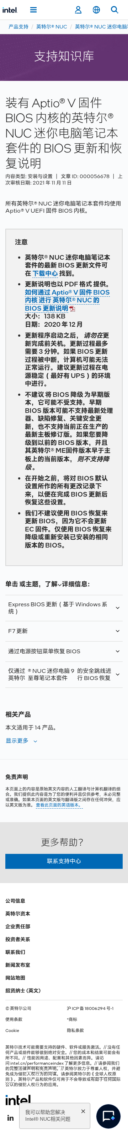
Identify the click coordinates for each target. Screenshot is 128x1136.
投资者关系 (17, 939)
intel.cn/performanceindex (37, 1063)
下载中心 (45, 273)
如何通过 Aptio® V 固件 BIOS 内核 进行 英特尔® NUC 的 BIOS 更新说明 (67, 300)
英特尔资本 (17, 914)
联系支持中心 (64, 861)
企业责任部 (17, 926)
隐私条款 (75, 1030)
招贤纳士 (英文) (23, 990)
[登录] (78, 10)
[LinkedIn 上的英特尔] (10, 1117)
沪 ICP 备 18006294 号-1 (90, 1008)
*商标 (72, 1019)
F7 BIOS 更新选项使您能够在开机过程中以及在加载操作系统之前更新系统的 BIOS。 (64, 634)
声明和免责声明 (42, 1069)
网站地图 (15, 978)
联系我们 (15, 952)
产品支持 (18, 27)
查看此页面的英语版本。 (59, 805)
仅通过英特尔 (59, 675)
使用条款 (13, 1019)
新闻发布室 (17, 965)
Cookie (12, 1030)
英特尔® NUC (51, 27)
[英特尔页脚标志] (19, 1100)
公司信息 (15, 901)
